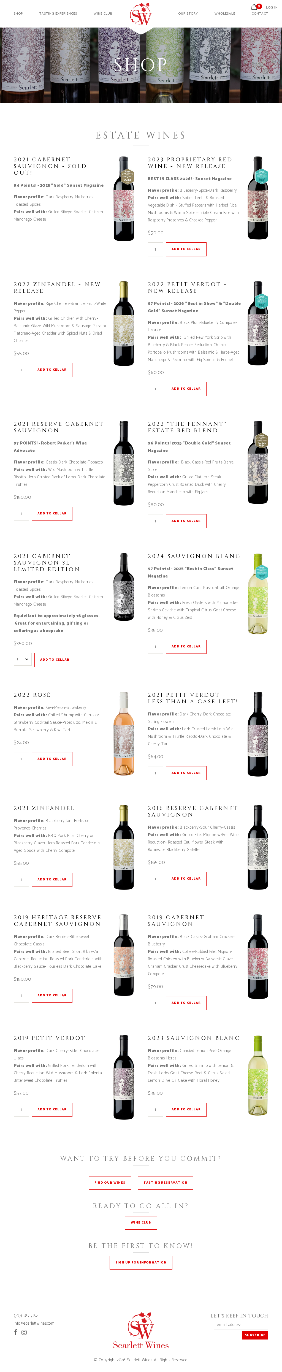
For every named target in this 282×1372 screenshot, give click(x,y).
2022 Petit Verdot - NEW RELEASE (187, 288)
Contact (260, 13)
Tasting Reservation (165, 1182)
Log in (272, 7)
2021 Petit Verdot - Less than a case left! (193, 698)
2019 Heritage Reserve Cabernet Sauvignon (58, 921)
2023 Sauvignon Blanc (194, 1038)
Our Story (188, 13)
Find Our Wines (109, 1182)
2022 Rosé (32, 695)
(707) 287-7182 (26, 1316)
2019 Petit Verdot (50, 1038)
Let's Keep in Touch (239, 1316)
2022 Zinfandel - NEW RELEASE (57, 288)
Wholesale (225, 13)
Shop (18, 13)
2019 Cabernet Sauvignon (176, 921)
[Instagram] (24, 1332)
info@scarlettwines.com (34, 1323)
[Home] (141, 23)
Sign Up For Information (141, 1262)
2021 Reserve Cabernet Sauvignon (59, 427)
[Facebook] (15, 1332)
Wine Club (103, 13)
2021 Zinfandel (44, 808)
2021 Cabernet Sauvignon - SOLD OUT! (50, 166)
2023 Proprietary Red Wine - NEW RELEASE (190, 163)
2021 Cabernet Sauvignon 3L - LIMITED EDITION (47, 562)
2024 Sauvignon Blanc (194, 556)
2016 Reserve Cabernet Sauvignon (193, 811)
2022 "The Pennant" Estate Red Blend (187, 427)
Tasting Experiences (58, 13)
